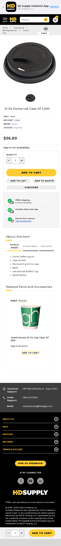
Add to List (18, 181)
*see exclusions (23, 221)
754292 (19, 300)
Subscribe (31, 187)
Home (5, 28)
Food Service (19, 28)
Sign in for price (19, 346)
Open (54, 7)
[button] (45, 20)
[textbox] (15, 160)
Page (18, 128)
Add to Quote (44, 181)
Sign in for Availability (16, 147)
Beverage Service (10, 30)
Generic (14, 124)
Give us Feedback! (30, 463)
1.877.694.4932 (29, 389)
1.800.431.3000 (30, 397)
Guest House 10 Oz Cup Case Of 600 (30, 339)
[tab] (14, 246)
